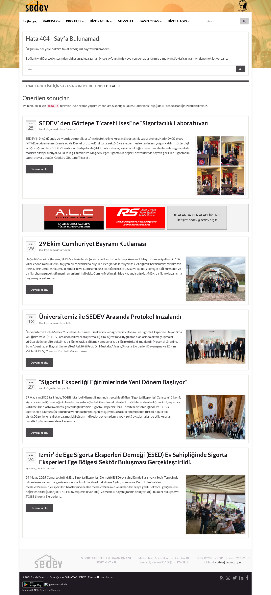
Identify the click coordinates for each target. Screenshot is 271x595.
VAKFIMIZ (50, 21)
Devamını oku (39, 169)
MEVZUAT (126, 21)
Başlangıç (29, 21)
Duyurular (65, 249)
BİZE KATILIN (100, 21)
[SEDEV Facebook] (247, 577)
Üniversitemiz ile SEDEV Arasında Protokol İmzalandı (110, 316)
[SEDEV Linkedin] (241, 577)
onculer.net (107, 577)
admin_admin (49, 129)
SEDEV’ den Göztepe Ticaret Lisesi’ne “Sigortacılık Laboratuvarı (124, 123)
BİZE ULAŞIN (178, 21)
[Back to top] (262, 586)
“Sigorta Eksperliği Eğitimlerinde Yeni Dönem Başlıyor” (113, 381)
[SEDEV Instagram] (228, 577)
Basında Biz (66, 322)
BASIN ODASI (150, 21)
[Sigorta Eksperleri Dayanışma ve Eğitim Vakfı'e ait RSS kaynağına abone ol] (222, 577)
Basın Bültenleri (68, 129)
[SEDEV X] (235, 577)
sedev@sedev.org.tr (228, 562)
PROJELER (74, 21)
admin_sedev (49, 388)
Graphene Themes (50, 590)
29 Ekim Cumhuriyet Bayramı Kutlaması (92, 243)
